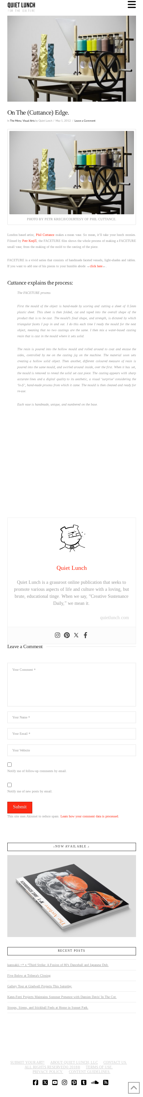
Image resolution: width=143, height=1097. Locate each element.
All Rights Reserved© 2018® (52, 1067)
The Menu (15, 121)
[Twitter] (76, 635)
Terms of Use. (99, 1067)
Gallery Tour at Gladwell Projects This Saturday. (39, 986)
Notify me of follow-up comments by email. (37, 771)
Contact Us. (115, 1062)
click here (96, 266)
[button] (132, 5)
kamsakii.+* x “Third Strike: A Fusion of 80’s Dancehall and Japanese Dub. (58, 965)
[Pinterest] (67, 635)
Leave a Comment (84, 121)
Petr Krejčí (29, 241)
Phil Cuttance (45, 235)
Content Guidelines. (89, 1072)
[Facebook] (85, 635)
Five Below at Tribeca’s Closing (29, 975)
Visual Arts (29, 121)
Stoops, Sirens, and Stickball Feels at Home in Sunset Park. (47, 1007)
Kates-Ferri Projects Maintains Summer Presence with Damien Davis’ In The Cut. (62, 997)
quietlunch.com (114, 617)
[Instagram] (58, 635)
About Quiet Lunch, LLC (74, 1062)
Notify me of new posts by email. (30, 791)
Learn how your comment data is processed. (90, 816)
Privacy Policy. (48, 1072)
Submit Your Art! (27, 1062)
